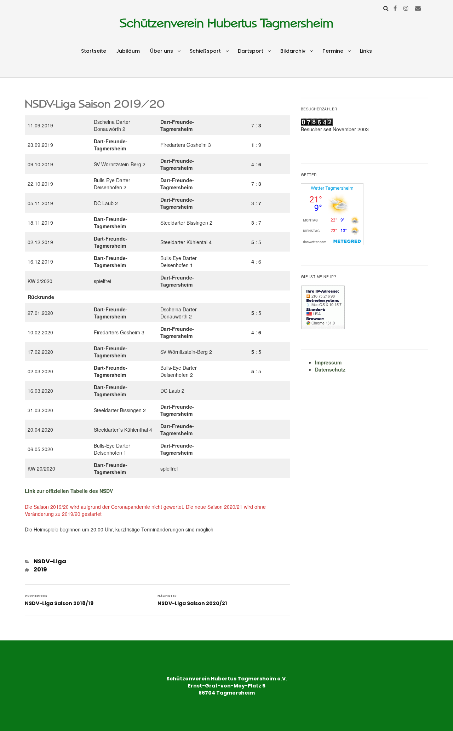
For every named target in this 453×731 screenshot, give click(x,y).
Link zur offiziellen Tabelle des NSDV (69, 490)
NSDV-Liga (50, 561)
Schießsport (205, 50)
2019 (40, 569)
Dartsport (250, 50)
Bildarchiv (292, 50)
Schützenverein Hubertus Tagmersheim (226, 23)
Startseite (93, 50)
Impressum (328, 362)
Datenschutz (330, 369)
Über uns (161, 50)
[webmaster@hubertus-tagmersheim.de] (418, 8)
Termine (332, 50)
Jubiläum (128, 50)
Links (366, 50)
